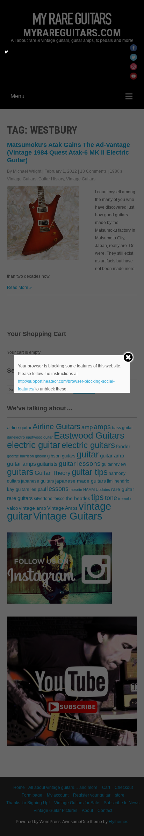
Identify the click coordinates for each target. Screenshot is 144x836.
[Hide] (6, 52)
